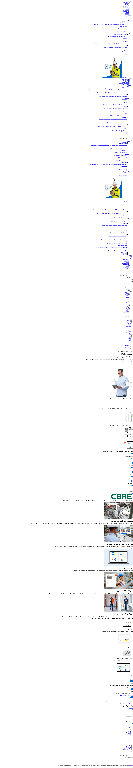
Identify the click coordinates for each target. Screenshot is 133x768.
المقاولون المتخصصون (125, 82)
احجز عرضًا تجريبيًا (130, 137)
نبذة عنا (129, 8)
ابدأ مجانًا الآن (130, 361)
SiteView (123, 65)
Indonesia (127, 288)
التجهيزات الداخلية (124, 131)
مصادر (130, 1)
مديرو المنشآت (126, 81)
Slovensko (127, 307)
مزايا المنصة (127, 33)
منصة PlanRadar (124, 21)
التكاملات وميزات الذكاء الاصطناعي (121, 49)
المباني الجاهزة (124, 133)
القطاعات (129, 85)
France (128, 296)
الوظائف (127, 12)
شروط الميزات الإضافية (127, 748)
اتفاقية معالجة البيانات (127, 749)
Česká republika (126, 292)
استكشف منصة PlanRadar (128, 678)
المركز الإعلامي (126, 11)
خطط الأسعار (128, 134)
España (127, 295)
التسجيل (125, 137)
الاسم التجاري (128, 747)
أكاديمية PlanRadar (126, 7)
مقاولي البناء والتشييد (125, 79)
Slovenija (127, 308)
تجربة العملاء (126, 4)
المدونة (127, 5)
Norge (128, 300)
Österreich (127, 301)
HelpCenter (127, 3)
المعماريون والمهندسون (125, 84)
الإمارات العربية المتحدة (125, 316)
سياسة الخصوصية (128, 746)
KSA (130, 346)
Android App (129, 753)
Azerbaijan (127, 287)
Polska (128, 303)
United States (129, 320)
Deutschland (127, 294)
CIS (128, 290)
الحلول (128, 20)
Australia (127, 286)
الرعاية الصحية (124, 132)
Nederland (127, 299)
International (129, 317)
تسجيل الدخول (128, 16)
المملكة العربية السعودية (127, 347)
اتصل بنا (129, 15)
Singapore (127, 289)
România (127, 304)
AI (130, 135)
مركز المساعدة (128, 741)
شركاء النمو (127, 13)
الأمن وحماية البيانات (125, 6)
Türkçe (128, 311)
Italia (128, 298)
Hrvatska (127, 297)
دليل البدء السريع (126, 2)
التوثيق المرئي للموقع (125, 171)
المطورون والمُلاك (126, 80)
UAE (128, 315)
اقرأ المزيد (128, 687)
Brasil (130, 319)
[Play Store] (129, 366)
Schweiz (127, 305)
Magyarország (128, 332)
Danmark (127, 293)
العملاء (130, 78)
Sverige (127, 310)
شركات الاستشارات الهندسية (124, 83)
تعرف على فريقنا (126, 10)
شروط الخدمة (128, 745)
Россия (127, 302)
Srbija (128, 306)
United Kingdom (126, 312)
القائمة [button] (117, 137)
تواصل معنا (127, 14)
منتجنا (130, 19)
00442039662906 (115, 274)
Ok (132, 767)
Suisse (128, 309)
